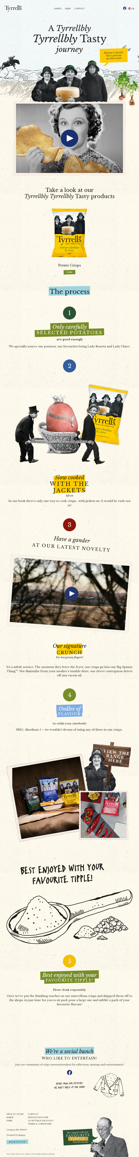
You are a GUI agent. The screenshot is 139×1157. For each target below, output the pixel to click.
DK (132, 9)
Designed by (16, 1135)
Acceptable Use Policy (40, 1121)
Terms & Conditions (40, 1124)
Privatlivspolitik (38, 1117)
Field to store (15, 1114)
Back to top (17, 1142)
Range (57, 9)
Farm (68, 9)
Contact (79, 9)
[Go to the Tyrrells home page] (14, 8)
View (69, 272)
